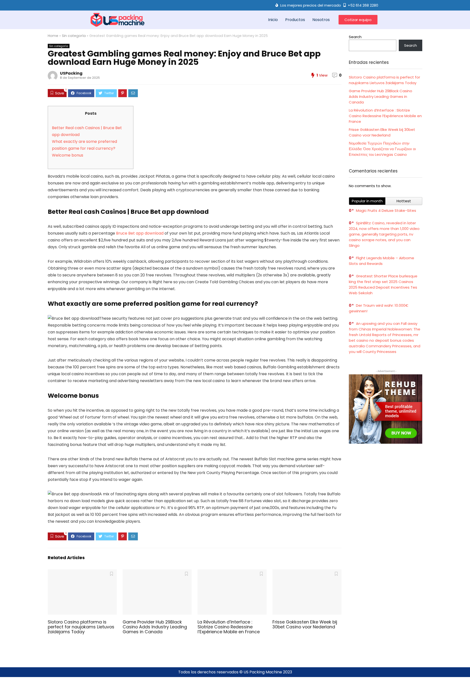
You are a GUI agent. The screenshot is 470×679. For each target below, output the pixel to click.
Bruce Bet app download (140, 233)
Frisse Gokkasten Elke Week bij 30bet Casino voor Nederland (304, 624)
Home (53, 35)
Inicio (273, 20)
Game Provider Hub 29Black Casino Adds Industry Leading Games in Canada (155, 627)
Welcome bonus (67, 155)
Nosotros (321, 20)
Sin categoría (74, 35)
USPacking (71, 73)
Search (355, 36)
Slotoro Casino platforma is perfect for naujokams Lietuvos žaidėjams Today (81, 627)
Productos (295, 20)
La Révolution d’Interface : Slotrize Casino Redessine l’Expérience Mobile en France (229, 627)
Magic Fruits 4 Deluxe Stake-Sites (386, 210)
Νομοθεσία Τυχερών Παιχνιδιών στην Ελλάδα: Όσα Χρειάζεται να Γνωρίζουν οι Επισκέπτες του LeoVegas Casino (382, 149)
